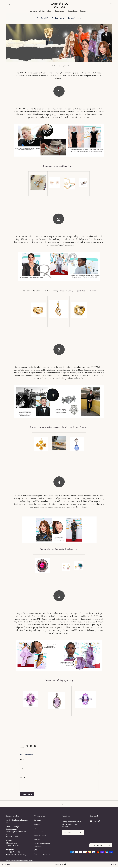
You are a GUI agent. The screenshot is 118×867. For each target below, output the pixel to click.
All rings (42, 11)
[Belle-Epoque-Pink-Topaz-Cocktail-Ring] (30, 699)
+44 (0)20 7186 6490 (13, 852)
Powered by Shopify (27, 860)
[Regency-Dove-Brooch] (59, 443)
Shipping (37, 824)
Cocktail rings (73, 11)
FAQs (36, 850)
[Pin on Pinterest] (35, 746)
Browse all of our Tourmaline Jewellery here (59, 549)
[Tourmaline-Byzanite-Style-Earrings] (66, 562)
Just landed (33, 11)
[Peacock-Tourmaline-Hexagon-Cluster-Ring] (78, 561)
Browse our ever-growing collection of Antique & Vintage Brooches (59, 427)
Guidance (83, 11)
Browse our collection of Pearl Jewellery (59, 166)
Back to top (59, 804)
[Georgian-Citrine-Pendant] (41, 444)
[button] (111, 5)
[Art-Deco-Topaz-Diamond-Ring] (85, 698)
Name (22, 759)
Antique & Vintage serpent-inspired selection (77, 291)
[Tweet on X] (27, 746)
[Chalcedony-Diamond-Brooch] (77, 437)
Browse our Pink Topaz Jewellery (59, 680)
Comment (23, 777)
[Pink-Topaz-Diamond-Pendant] (57, 700)
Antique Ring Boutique (16, 860)
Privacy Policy (39, 832)
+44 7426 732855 (12, 836)
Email (21, 768)
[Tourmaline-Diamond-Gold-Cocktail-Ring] (42, 558)
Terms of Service (40, 836)
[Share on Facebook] (31, 746)
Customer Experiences (42, 854)
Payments (37, 820)
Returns (36, 828)
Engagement (59, 11)
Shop (49, 11)
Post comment (27, 794)
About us (37, 840)
